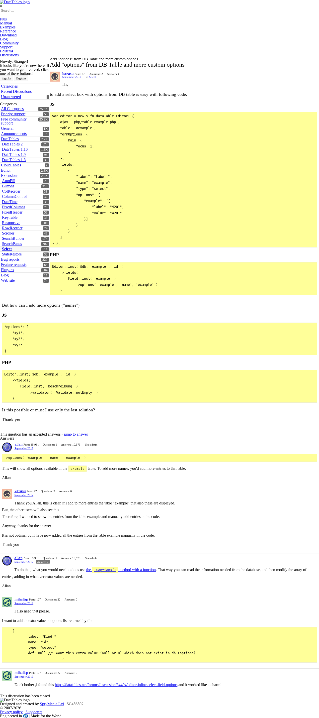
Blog (4, 39)
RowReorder (12, 228)
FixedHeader (12, 212)
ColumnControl (14, 196)
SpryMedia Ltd (52, 704)
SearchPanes (12, 243)
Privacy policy (11, 712)
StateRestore (12, 254)
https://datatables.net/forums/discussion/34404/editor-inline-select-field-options (116, 685)
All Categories (12, 109)
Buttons (8, 186)
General (7, 128)
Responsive (11, 223)
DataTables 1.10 (15, 149)
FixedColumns (13, 207)
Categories (9, 86)
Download (8, 35)
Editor (6, 170)
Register (21, 78)
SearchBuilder (13, 238)
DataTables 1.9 (14, 154)
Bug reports (10, 259)
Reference (8, 31)
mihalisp (21, 599)
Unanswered (11, 97)
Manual (6, 23)
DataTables (10, 139)
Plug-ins (7, 270)
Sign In (6, 78)
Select (7, 249)
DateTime (9, 202)
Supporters (33, 712)
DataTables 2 (12, 144)
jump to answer (76, 434)
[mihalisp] (7, 602)
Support (6, 47)
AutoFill (8, 181)
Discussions (9, 55)
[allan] (7, 447)
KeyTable (9, 217)
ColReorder (11, 191)
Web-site (8, 280)
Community (9, 43)
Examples (7, 27)
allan (18, 444)
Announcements (14, 133)
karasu (68, 74)
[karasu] (55, 77)
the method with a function (121, 570)
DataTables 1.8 (14, 160)
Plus (3, 19)
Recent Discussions (16, 91)
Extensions (9, 175)
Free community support (14, 121)
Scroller (8, 233)
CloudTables (11, 165)
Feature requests (13, 264)
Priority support (13, 114)
